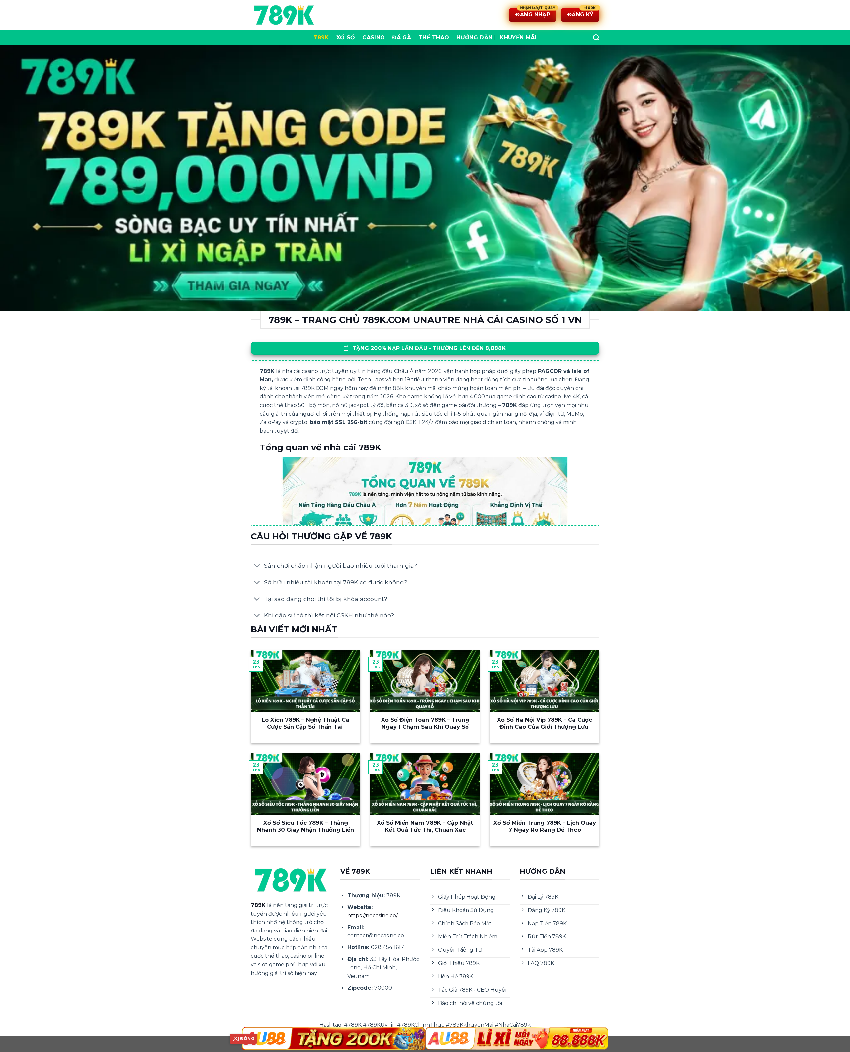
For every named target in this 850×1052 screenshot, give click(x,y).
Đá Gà (401, 37)
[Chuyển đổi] (257, 566)
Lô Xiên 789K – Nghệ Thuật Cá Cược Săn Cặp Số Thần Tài (305, 723)
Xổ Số (345, 37)
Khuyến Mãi (518, 37)
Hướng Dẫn (474, 37)
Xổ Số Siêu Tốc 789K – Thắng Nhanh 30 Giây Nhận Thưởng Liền (305, 826)
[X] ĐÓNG (243, 1038)
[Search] (596, 37)
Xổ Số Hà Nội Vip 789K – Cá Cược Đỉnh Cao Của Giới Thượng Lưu (544, 723)
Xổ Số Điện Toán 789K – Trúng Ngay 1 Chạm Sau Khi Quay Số (425, 723)
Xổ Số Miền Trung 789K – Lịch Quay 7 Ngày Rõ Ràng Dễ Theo (544, 826)
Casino (373, 37)
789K (321, 37)
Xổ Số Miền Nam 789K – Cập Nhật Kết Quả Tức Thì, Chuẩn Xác (425, 826)
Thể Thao (433, 37)
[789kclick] (284, 15)
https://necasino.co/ (372, 915)
